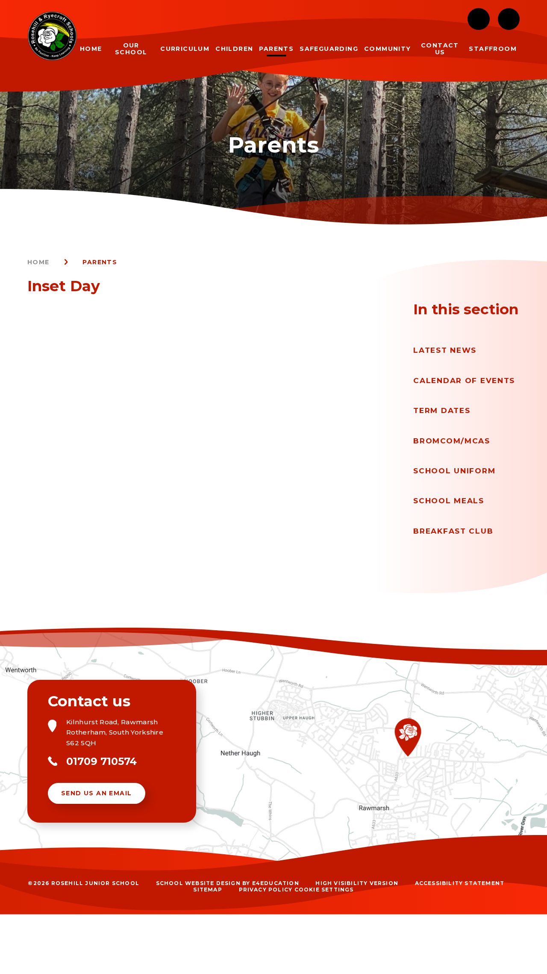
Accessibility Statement (460, 883)
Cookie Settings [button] (324, 889)
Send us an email (96, 793)
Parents (99, 262)
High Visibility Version (356, 883)
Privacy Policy (266, 889)
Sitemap (207, 889)
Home (38, 262)
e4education (275, 883)
